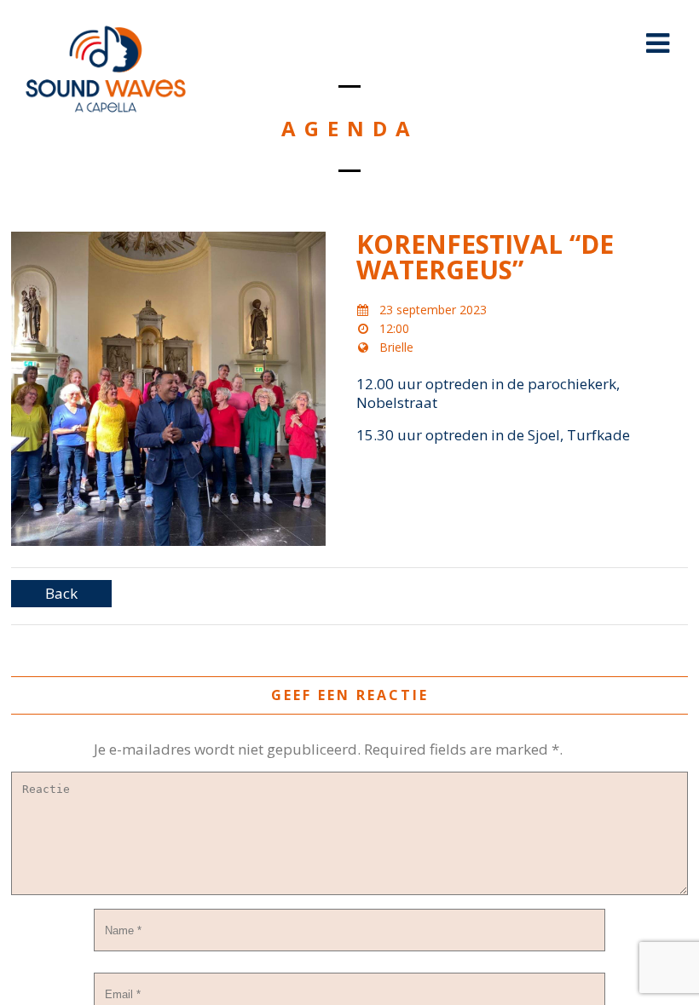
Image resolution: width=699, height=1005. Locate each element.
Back (61, 593)
